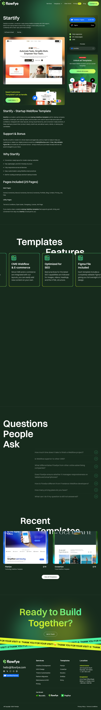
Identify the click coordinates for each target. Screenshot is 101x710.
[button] (58, 4)
